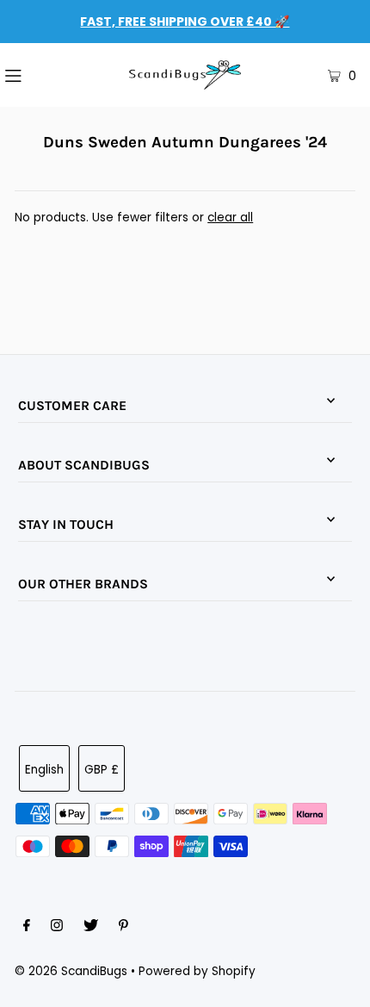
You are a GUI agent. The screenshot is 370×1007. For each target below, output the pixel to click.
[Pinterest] (123, 927)
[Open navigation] (41, 75)
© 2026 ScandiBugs (71, 971)
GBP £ (101, 769)
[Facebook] (26, 927)
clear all (230, 217)
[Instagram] (57, 927)
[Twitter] (90, 927)
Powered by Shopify (197, 971)
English (44, 769)
